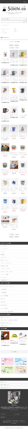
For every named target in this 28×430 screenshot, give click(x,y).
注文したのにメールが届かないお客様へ (9, 320)
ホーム (2, 25)
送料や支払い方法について (6, 322)
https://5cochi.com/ (14, 410)
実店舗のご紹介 (4, 325)
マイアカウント (3, 414)
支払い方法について (9, 420)
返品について (23, 420)
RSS (12, 423)
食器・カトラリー (7, 25)
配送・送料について (16, 420)
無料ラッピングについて (6, 317)
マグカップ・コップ (5, 29)
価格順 (15, 41)
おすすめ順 (11, 41)
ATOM (15, 423)
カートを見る (17, 414)
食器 (15, 29)
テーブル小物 (4, 32)
